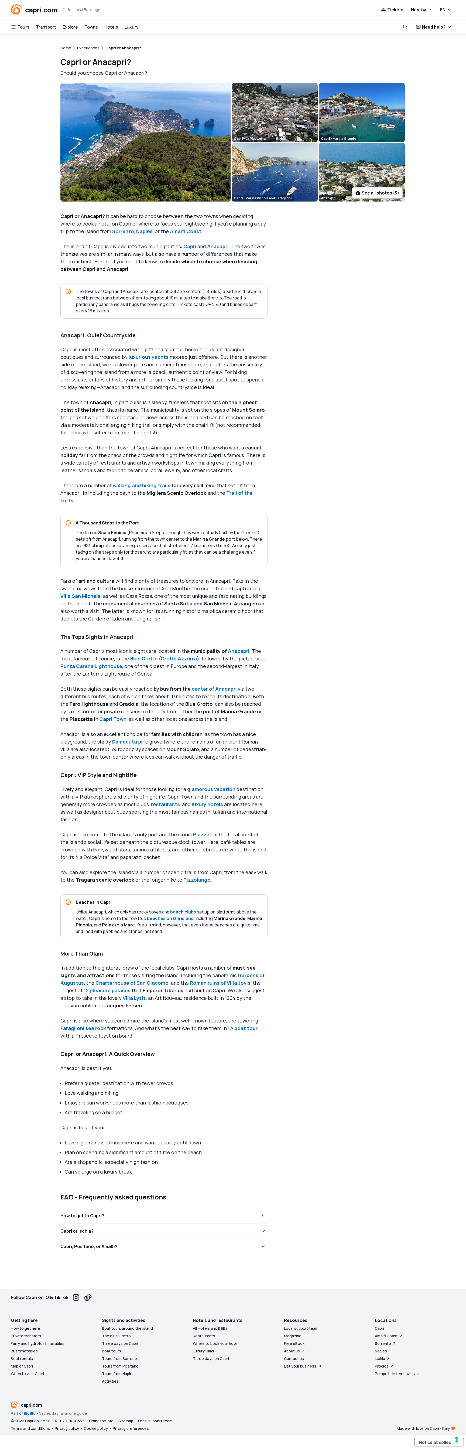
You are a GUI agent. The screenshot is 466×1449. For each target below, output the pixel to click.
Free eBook (294, 1343)
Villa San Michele (80, 596)
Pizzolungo (197, 880)
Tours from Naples (118, 1373)
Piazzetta (204, 834)
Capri (189, 246)
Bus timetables (24, 1350)
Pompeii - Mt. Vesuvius (395, 1373)
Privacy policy (67, 1428)
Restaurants (204, 1335)
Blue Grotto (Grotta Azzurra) (164, 658)
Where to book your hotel (215, 1343)
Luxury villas (203, 1350)
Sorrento (123, 231)
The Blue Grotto (116, 1335)
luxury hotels (207, 804)
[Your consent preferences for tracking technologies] (456, 1439)
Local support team (301, 1328)
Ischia (380, 1358)
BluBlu (30, 1413)
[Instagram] (76, 1297)
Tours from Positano (120, 1366)
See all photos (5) (380, 193)
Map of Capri (22, 1366)
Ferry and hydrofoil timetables (37, 1343)
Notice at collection (439, 1442)
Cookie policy (96, 1428)
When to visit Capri (27, 1373)
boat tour (246, 1028)
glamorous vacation (212, 789)
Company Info (101, 1420)
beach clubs (183, 912)
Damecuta (124, 741)
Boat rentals (22, 1358)
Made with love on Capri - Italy (423, 1428)
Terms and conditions (30, 1428)
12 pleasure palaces (107, 990)
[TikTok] (88, 1297)
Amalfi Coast (185, 231)
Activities (110, 1381)
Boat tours (111, 1350)
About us (292, 1350)
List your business (300, 1366)
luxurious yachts (149, 357)
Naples (144, 231)
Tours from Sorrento (120, 1358)
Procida (382, 1366)
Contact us (294, 1358)
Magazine (292, 1335)
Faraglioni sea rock (83, 1028)
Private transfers (26, 1335)
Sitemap (125, 1420)
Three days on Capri (120, 1343)
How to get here (25, 1328)
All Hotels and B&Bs (210, 1328)
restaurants (165, 804)
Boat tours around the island (127, 1328)
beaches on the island (170, 918)
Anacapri (218, 246)
